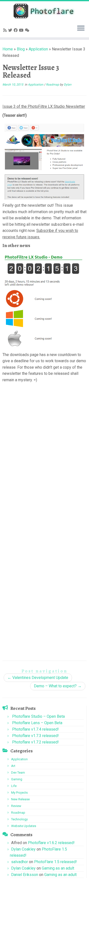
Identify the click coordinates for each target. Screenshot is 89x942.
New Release (20, 799)
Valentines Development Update (37, 677)
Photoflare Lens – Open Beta (37, 722)
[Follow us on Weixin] (28, 30)
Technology (19, 819)
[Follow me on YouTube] (22, 30)
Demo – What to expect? (58, 686)
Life (14, 786)
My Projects (19, 792)
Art (13, 766)
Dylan (67, 84)
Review (16, 806)
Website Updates (23, 826)
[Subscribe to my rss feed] (5, 30)
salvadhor (19, 861)
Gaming (16, 779)
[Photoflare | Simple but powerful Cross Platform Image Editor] (44, 11)
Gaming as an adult (58, 868)
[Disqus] (44, 456)
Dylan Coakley (23, 849)
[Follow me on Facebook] (16, 30)
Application (38, 49)
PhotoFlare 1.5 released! (55, 861)
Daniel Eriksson (24, 874)
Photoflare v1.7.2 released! (35, 742)
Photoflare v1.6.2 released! (51, 842)
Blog (21, 49)
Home (7, 49)
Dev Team (18, 772)
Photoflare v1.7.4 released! (35, 729)
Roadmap (53, 84)
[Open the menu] (81, 28)
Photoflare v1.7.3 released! (35, 735)
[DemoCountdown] (44, 299)
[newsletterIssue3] (44, 160)
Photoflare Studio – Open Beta (38, 716)
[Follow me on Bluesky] (11, 30)
